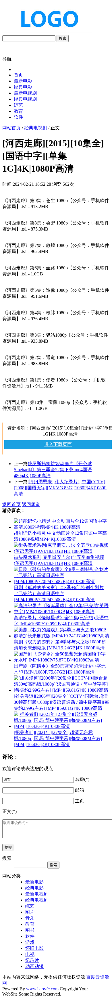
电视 (29, 954)
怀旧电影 (34, 948)
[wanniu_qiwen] (47, 32)
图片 (29, 912)
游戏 (29, 942)
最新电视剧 (25, 93)
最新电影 (23, 80)
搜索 (62, 38)
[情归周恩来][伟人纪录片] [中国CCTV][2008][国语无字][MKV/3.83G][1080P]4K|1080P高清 (60, 487)
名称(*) (82, 779)
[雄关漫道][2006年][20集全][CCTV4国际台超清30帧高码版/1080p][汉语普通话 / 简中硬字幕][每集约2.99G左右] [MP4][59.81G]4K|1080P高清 (61, 702)
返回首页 (11, 504)
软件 (18, 117)
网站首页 (11, 127)
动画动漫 (34, 966)
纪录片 (32, 960)
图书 (29, 930)
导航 (6, 59)
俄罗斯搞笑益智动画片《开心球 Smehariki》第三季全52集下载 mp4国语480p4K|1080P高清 (53, 469)
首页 (18, 74)
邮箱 (79, 790)
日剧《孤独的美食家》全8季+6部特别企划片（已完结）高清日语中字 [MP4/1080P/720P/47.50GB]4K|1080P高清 (59, 593)
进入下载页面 (58, 444)
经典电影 (23, 87)
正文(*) (9, 811)
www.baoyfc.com (42, 988)
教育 (18, 111)
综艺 (18, 105)
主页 (79, 800)
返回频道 (31, 504)
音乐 (29, 918)
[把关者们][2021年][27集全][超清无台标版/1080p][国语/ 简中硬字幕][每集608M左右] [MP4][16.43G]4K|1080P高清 (58, 738)
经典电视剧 (25, 99)
